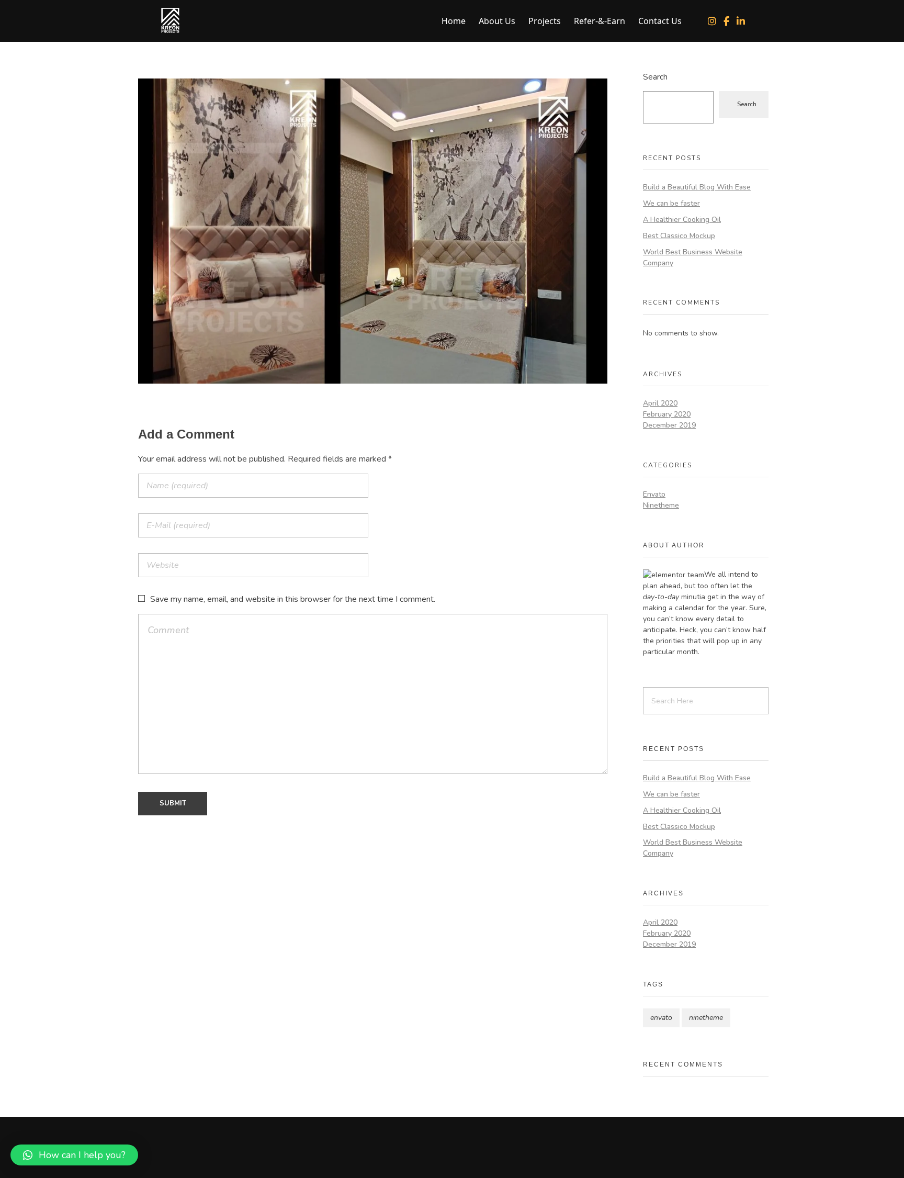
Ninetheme (661, 505)
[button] (74, 1155)
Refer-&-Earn (599, 21)
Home (454, 21)
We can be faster (671, 203)
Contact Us (660, 21)
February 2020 (667, 414)
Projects (544, 21)
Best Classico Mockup (679, 236)
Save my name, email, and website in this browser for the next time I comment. (292, 599)
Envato (654, 494)
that (693, 641)
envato (661, 1018)
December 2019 (669, 425)
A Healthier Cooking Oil (682, 220)
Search (655, 76)
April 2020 (660, 403)
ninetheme (706, 1018)
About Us (497, 21)
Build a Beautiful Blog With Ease (697, 187)
